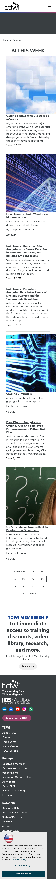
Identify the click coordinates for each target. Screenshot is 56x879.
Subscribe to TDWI (16, 718)
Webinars (7, 821)
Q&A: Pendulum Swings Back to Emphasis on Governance (27, 528)
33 (22, 593)
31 (33, 586)
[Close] (43, 835)
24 (41, 571)
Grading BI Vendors (19, 393)
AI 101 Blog (8, 781)
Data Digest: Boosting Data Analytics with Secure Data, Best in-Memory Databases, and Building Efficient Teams (27, 250)
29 (14, 586)
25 (14, 579)
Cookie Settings (23, 865)
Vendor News (10, 772)
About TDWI (9, 733)
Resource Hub (10, 808)
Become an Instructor (15, 768)
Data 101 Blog (10, 786)
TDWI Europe (10, 750)
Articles (17, 40)
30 (24, 586)
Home (5, 40)
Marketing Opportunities (16, 777)
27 (33, 579)
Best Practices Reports (15, 812)
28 (42, 579)
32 (42, 586)
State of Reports (12, 817)
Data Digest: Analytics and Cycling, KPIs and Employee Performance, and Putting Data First (26, 427)
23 (32, 571)
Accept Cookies (23, 873)
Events (6, 737)
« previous (19, 571)
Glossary (7, 795)
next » (33, 593)
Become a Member (13, 764)
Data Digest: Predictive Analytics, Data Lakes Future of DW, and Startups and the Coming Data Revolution (26, 294)
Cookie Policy (19, 860)
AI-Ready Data (10, 830)
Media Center (10, 746)
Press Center (9, 741)
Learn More (28, 666)
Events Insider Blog (13, 790)
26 (23, 579)
